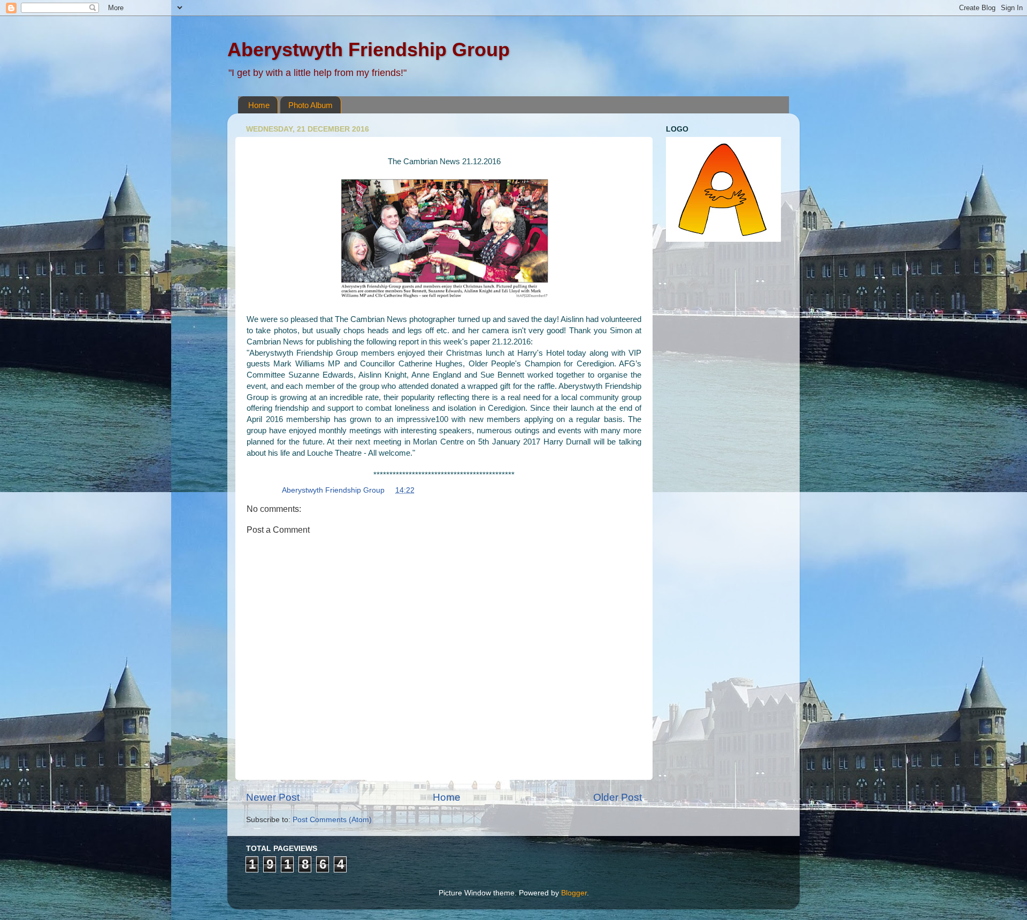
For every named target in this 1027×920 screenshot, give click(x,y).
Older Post (617, 797)
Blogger (574, 893)
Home (259, 105)
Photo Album (310, 105)
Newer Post (273, 797)
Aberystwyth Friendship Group (368, 49)
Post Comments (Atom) (332, 820)
